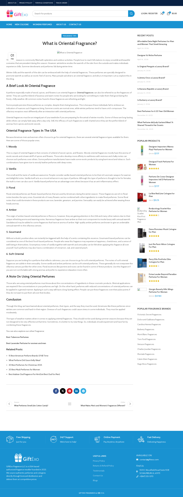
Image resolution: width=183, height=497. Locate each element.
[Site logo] (17, 13)
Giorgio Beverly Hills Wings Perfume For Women (161, 290)
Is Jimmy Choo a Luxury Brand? (151, 77)
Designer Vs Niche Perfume (149, 55)
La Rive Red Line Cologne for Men (162, 195)
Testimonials (99, 470)
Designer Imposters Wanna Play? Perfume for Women (161, 148)
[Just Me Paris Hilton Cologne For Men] (142, 248)
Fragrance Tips (69, 36)
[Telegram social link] (83, 391)
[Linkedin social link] (76, 391)
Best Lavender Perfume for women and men (26, 343)
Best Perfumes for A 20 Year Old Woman (155, 111)
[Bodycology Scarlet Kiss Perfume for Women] (142, 215)
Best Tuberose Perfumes (17, 337)
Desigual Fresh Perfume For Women (161, 163)
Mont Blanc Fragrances (147, 334)
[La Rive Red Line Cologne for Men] (142, 197)
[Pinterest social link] (69, 391)
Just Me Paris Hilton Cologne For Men (162, 245)
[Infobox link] (26, 439)
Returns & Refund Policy (103, 465)
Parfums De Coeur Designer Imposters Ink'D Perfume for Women (161, 179)
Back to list (69, 404)
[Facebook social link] (56, 391)
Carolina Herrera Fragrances (149, 324)
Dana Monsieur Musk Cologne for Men (162, 230)
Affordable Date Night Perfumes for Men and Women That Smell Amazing (155, 42)
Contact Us (98, 475)
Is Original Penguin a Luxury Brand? (153, 66)
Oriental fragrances (85, 92)
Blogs (95, 480)
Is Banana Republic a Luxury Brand (152, 89)
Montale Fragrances (145, 354)
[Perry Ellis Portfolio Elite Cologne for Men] (142, 263)
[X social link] (63, 391)
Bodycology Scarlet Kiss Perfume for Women (160, 210)
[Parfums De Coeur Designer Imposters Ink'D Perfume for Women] (142, 181)
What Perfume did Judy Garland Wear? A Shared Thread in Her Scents (155, 123)
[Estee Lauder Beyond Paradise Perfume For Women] (142, 278)
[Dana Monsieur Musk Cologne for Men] (142, 233)
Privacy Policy (99, 461)
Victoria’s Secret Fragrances (149, 314)
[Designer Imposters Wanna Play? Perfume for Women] (142, 150)
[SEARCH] (131, 13)
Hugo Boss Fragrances (147, 364)
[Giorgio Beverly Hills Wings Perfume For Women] (142, 293)
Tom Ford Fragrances (146, 339)
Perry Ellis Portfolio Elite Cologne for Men (160, 260)
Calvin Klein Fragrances (147, 359)
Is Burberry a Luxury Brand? (149, 100)
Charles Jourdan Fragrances (149, 349)
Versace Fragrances (145, 344)
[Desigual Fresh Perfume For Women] (142, 165)
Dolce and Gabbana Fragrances (150, 319)
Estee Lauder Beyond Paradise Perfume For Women (162, 275)
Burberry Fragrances (145, 329)
